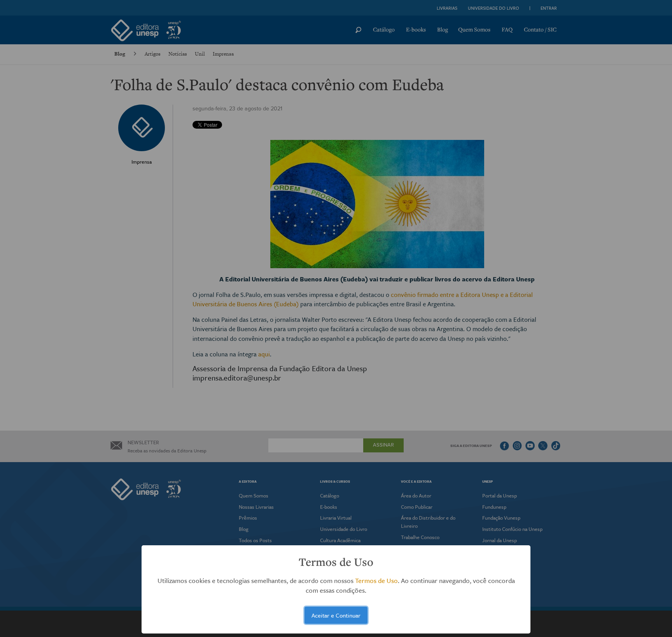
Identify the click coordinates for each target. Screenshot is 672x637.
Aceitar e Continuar (336, 615)
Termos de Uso (376, 580)
